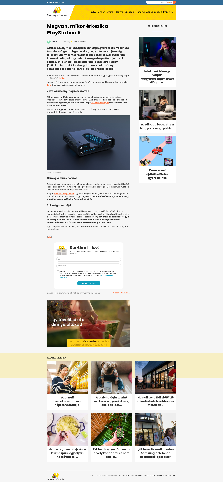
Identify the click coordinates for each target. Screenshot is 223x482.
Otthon (101, 11)
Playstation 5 (65, 293)
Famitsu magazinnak (64, 193)
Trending (140, 11)
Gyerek (110, 11)
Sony (49, 85)
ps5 (74, 293)
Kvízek (166, 11)
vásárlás (95, 293)
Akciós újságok (154, 11)
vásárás (86, 293)
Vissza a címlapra (121, 293)
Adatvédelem (136, 475)
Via (49, 237)
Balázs (54, 41)
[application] (88, 323)
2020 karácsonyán (100, 102)
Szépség (129, 11)
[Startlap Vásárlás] (58, 12)
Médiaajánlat (170, 475)
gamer (50, 293)
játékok (62, 78)
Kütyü (93, 11)
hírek (56, 293)
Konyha (119, 11)
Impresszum (124, 475)
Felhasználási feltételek (153, 475)
